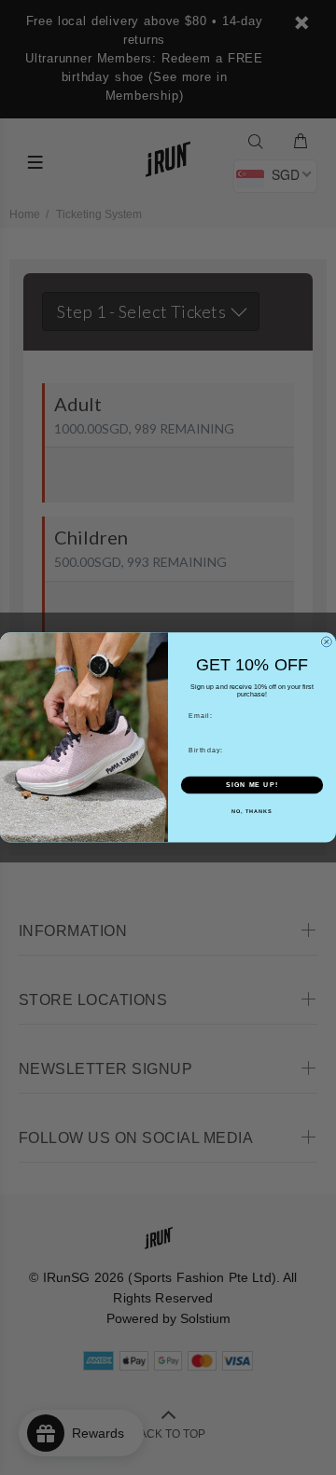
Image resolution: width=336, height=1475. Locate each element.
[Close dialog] (326, 642)
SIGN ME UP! (252, 785)
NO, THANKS (252, 811)
